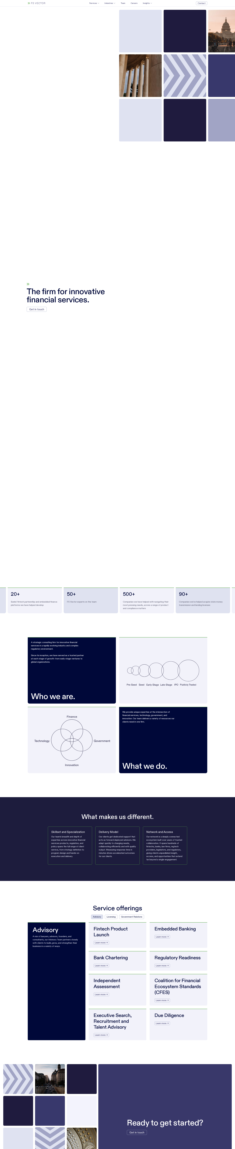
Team (123, 3)
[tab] (97, 917)
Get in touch (36, 309)
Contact (201, 3)
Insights (146, 3)
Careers (134, 3)
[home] (36, 3)
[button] (94, 3)
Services (93, 3)
